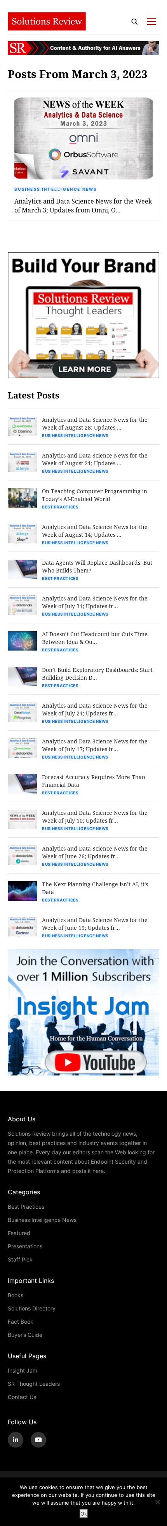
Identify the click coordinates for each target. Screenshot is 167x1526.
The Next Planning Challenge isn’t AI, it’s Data (95, 888)
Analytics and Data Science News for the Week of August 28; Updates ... (95, 423)
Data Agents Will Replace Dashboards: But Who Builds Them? (97, 566)
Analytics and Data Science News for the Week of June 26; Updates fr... (95, 852)
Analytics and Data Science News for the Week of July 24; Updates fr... (95, 709)
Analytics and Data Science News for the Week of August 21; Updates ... (95, 459)
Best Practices (60, 507)
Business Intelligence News (55, 189)
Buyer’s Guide (25, 1334)
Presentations (25, 1246)
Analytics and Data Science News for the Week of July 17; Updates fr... (95, 745)
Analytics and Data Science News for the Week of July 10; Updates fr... (95, 816)
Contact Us (22, 1397)
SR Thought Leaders (34, 1383)
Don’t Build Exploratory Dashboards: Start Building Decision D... (97, 673)
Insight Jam (22, 1370)
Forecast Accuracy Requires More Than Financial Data (93, 780)
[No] (157, 1502)
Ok (83, 1513)
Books (15, 1295)
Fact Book (20, 1321)
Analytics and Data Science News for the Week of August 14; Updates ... (95, 530)
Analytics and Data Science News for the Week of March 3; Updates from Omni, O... (83, 205)
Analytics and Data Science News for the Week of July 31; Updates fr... (95, 602)
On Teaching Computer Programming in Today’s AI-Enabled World (94, 495)
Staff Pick (20, 1259)
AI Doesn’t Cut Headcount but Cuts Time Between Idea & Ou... (95, 638)
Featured (19, 1233)
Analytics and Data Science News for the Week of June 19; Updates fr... (95, 923)
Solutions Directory (32, 1308)
